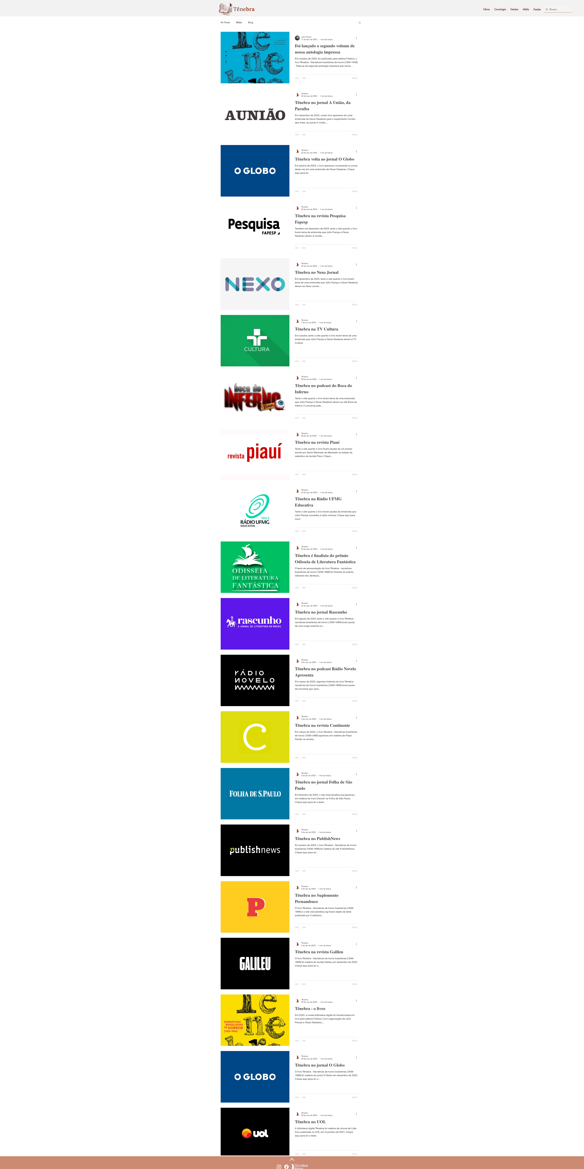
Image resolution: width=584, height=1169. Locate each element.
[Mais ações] (357, 38)
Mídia (239, 22)
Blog (250, 22)
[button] (359, 22)
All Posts (225, 22)
